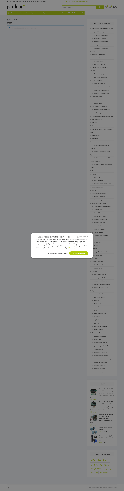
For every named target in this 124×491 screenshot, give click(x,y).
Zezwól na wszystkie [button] (79, 253)
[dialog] (62, 245)
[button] (58, 253)
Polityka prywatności (74, 248)
